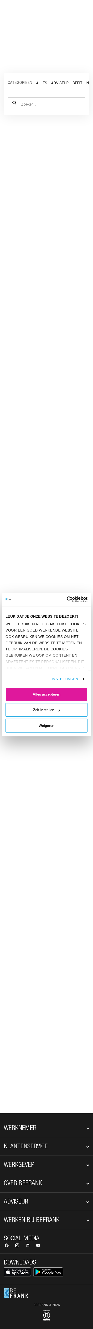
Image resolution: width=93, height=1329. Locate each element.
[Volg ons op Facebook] (7, 1246)
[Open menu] (82, 11)
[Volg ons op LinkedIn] (28, 1246)
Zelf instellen (43, 710)
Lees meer (25, 899)
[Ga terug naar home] (16, 11)
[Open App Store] (17, 1271)
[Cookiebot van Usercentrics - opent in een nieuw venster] (67, 599)
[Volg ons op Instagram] (17, 1246)
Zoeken (14, 104)
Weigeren (46, 725)
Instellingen (65, 679)
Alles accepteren (46, 694)
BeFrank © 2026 (46, 1305)
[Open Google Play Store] (48, 1271)
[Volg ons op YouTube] (38, 1246)
